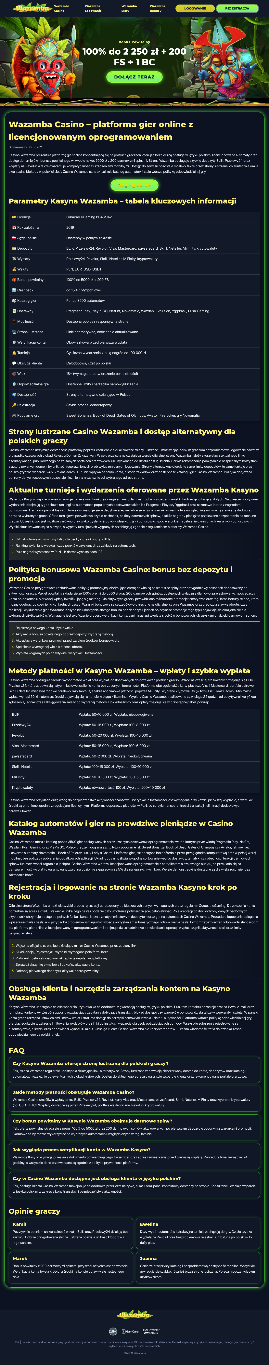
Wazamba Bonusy (157, 8)
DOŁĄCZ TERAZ (134, 77)
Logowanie (195, 8)
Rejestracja (237, 8)
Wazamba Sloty (129, 8)
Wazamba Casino (62, 8)
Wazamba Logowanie (93, 8)
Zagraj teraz (134, 185)
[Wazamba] (32, 8)
